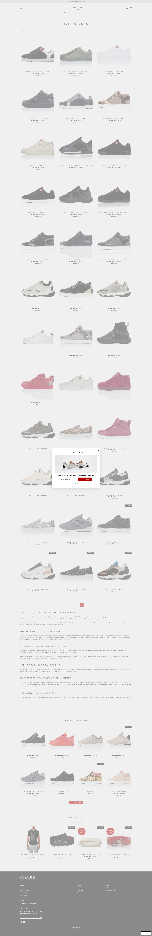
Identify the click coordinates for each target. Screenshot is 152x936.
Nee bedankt (76, 483)
